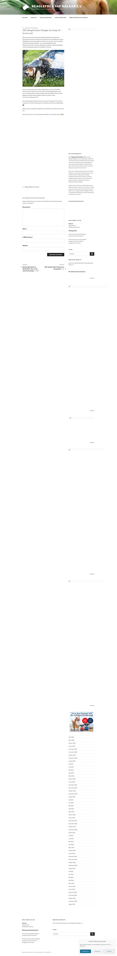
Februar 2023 (72, 850)
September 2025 (73, 758)
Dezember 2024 (73, 785)
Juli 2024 (71, 799)
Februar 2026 (72, 743)
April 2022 (71, 880)
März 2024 (71, 811)
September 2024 (73, 794)
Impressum (34, 17)
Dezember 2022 (73, 856)
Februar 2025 (72, 779)
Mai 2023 (71, 841)
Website (25, 245)
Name (25, 229)
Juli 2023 (71, 835)
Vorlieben (109, 951)
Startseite (25, 17)
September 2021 (73, 901)
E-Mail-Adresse (28, 237)
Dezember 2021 (73, 892)
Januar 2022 (72, 889)
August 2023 (72, 832)
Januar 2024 (72, 817)
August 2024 (72, 796)
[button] (24, 120)
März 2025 (71, 776)
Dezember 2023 (73, 820)
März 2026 (71, 740)
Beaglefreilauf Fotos (32, 187)
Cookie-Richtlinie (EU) (60, 17)
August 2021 (72, 904)
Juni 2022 (71, 874)
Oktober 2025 (72, 755)
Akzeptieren (85, 951)
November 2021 (73, 895)
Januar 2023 (72, 853)
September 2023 (73, 829)
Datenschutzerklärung (46, 17)
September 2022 (73, 865)
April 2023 (71, 844)
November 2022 (73, 859)
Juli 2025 (71, 764)
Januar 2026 (72, 746)
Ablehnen (97, 951)
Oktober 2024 (72, 791)
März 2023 (71, 847)
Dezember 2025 (73, 749)
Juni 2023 (71, 838)
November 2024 (73, 788)
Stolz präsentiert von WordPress (43, 952)
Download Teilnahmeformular (76, 201)
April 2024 (71, 808)
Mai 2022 (71, 877)
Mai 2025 (71, 770)
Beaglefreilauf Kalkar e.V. (57, 6)
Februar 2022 (72, 886)
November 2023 (73, 823)
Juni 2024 (71, 802)
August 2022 (72, 868)
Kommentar (27, 207)
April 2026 (71, 737)
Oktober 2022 (72, 862)
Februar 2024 (72, 814)
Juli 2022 (71, 871)
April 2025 (71, 773)
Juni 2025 (71, 767)
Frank (36, 28)
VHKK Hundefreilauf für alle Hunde (78, 17)
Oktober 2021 (72, 898)
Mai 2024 (71, 805)
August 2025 (72, 761)
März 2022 (71, 883)
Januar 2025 (72, 782)
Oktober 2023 (72, 826)
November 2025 (73, 752)
